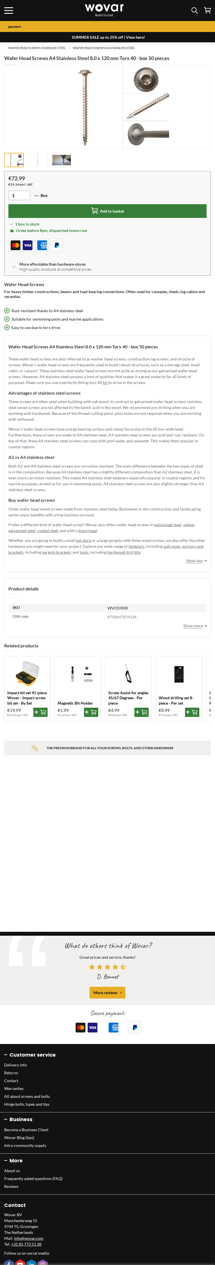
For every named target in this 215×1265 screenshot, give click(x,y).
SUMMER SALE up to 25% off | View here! (108, 37)
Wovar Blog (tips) (19, 1137)
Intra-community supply (25, 1145)
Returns (11, 1072)
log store (84, 540)
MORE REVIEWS (105, 992)
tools (84, 552)
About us (12, 1170)
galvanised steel (167, 524)
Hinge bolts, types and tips (27, 1104)
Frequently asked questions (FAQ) (33, 1178)
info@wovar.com (28, 1238)
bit (105, 382)
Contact (11, 1080)
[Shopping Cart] (207, 10)
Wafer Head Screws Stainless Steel (37, 48)
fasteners (136, 546)
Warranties (14, 1088)
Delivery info (15, 1064)
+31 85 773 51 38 (26, 1244)
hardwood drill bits (124, 552)
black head (87, 530)
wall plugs (172, 546)
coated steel (47, 530)
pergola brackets (56, 552)
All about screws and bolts (27, 1096)
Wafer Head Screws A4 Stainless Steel (104, 48)
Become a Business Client (26, 1129)
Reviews (11, 1186)
